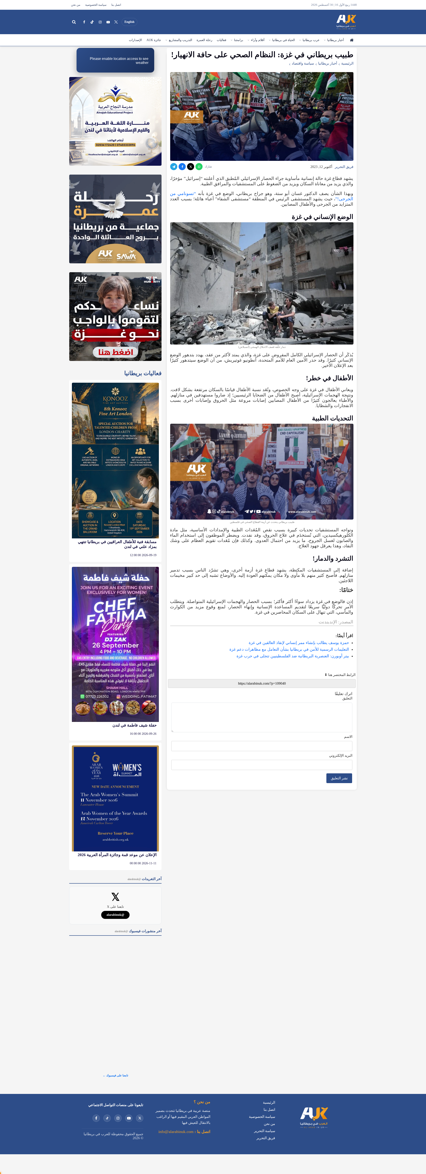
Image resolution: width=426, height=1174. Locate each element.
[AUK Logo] (313, 1129)
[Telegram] (173, 166)
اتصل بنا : (201, 1131)
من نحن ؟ (202, 1102)
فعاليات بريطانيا (143, 373)
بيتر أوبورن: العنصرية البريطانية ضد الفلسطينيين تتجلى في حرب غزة (293, 656)
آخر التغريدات (145, 879)
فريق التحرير (344, 167)
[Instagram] (100, 22)
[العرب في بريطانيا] (346, 22)
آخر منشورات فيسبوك (138, 931)
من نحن (75, 4)
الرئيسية (351, 40)
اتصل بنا (116, 4)
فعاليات (221, 40)
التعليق (347, 698)
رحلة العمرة (204, 40)
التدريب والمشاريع (180, 40)
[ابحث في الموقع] (74, 22)
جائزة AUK (153, 40)
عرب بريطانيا (311, 40)
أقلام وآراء (257, 40)
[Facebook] (84, 22)
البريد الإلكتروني (340, 755)
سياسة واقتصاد (303, 63)
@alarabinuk (115, 914)
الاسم (348, 737)
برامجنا (238, 40)
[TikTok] (92, 22)
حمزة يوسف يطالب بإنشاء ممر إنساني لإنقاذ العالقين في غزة (299, 642)
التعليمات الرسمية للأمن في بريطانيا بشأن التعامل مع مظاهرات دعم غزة (289, 649)
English (129, 22)
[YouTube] (108, 22)
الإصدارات (135, 40)
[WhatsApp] (199, 166)
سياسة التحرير (264, 1131)
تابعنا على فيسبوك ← (115, 1075)
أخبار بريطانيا (335, 40)
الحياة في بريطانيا (283, 40)
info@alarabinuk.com (175, 1131)
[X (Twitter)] (116, 22)
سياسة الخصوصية (95, 4)
